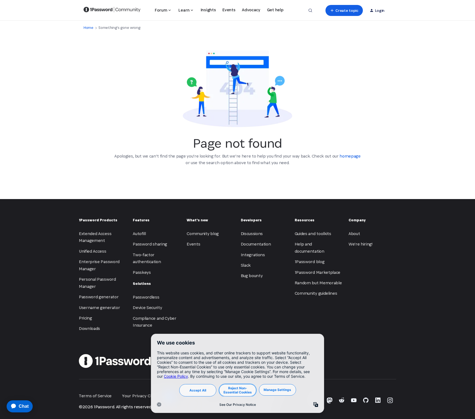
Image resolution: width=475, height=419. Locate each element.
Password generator (98, 297)
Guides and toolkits (313, 233)
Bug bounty (252, 276)
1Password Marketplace (317, 272)
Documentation (256, 244)
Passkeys (142, 272)
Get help (275, 9)
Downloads (89, 328)
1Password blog (310, 261)
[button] (344, 10)
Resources (304, 220)
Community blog (203, 233)
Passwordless (146, 297)
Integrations (253, 255)
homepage (349, 156)
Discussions (252, 233)
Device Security (147, 307)
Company (357, 220)
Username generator (99, 307)
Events (228, 9)
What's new (197, 220)
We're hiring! (360, 244)
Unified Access (92, 251)
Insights (208, 9)
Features (141, 220)
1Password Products (98, 220)
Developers (251, 220)
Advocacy (251, 9)
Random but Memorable (318, 283)
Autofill (139, 233)
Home (88, 27)
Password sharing (150, 244)
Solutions (142, 283)
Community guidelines (316, 293)
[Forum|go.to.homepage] (112, 10)
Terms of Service (95, 396)
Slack (246, 265)
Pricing (85, 318)
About (354, 233)
